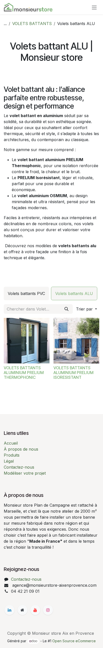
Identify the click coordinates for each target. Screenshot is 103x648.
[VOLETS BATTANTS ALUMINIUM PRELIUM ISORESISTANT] (76, 341)
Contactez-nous (19, 467)
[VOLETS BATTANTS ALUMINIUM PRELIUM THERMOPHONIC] (27, 341)
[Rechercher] (66, 309)
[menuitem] (26, 293)
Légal (9, 461)
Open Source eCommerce (74, 641)
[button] (86, 309)
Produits (12, 455)
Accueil (11, 443)
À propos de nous (21, 449)
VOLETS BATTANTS (32, 23)
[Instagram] (48, 610)
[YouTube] (35, 610)
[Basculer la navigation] (94, 7)
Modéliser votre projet (25, 473)
